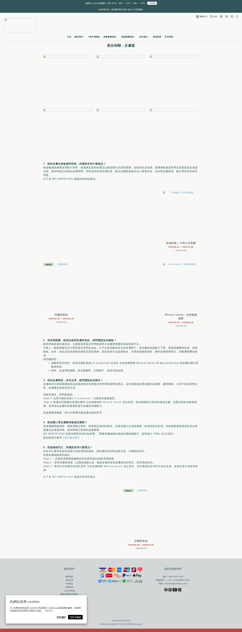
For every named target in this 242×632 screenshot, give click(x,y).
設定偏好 (61, 617)
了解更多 (48, 610)
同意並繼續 (75, 617)
